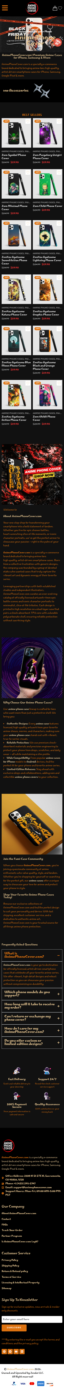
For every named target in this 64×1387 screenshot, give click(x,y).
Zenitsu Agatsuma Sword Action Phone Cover (14, 260)
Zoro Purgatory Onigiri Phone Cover (47, 157)
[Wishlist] (27, 121)
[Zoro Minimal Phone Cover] (16, 184)
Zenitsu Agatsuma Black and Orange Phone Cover (44, 365)
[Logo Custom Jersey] (8, 1146)
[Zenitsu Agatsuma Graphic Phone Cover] (47, 289)
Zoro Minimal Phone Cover (15, 208)
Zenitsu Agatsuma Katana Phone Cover (14, 313)
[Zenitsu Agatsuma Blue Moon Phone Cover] (16, 340)
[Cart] (55, 8)
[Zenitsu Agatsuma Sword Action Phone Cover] (16, 235)
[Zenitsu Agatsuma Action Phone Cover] (16, 394)
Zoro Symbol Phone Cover (14, 157)
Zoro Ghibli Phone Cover (44, 418)
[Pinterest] (4, 1351)
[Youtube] (16, 1351)
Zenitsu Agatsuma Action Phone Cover (14, 418)
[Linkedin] (22, 1351)
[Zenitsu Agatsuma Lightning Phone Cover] (47, 235)
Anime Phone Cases (13, 151)
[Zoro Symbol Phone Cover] (16, 133)
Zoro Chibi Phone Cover (47, 206)
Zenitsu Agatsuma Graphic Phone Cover (46, 313)
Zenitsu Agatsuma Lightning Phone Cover (47, 259)
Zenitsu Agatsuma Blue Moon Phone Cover (16, 364)
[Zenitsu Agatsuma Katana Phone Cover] (16, 289)
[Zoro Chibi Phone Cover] (47, 184)
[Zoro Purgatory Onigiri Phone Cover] (47, 133)
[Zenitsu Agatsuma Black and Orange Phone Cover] (47, 340)
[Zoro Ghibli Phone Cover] (47, 394)
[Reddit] (10, 1351)
